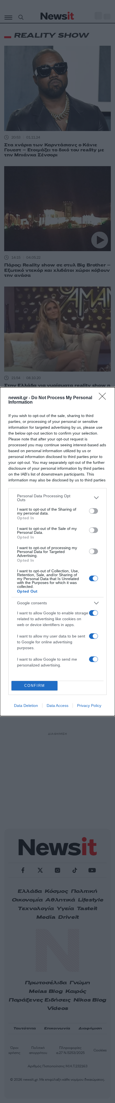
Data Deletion (26, 705)
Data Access (57, 705)
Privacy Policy (89, 705)
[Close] (104, 398)
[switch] (93, 511)
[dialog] (57, 551)
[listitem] (57, 498)
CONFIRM (34, 685)
